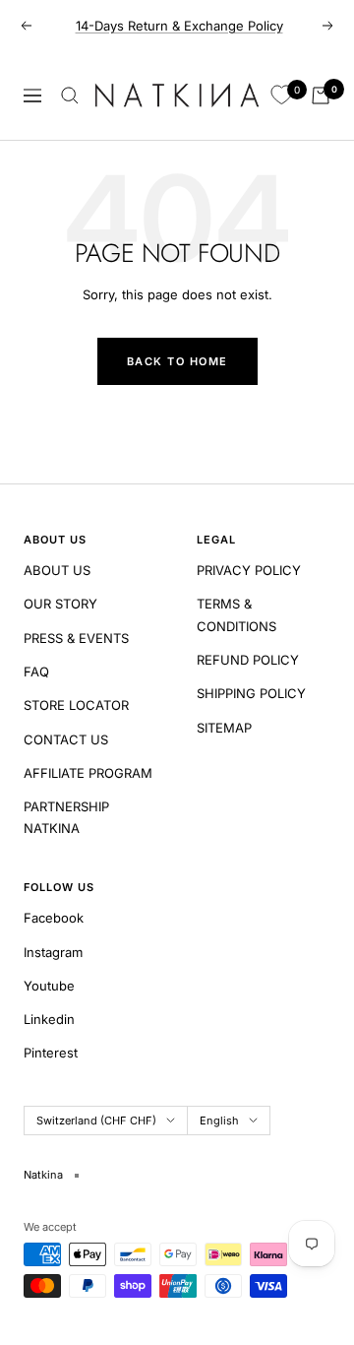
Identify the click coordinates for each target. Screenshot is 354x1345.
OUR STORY (60, 603)
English (219, 1120)
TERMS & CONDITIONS (236, 614)
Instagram (53, 952)
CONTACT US (66, 739)
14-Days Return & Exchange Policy (179, 25)
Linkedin (49, 1019)
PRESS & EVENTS (76, 638)
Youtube (49, 985)
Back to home (177, 361)
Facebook (54, 918)
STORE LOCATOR (76, 705)
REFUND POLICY (248, 660)
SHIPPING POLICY (251, 693)
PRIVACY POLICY (249, 570)
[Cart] (320, 95)
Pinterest (51, 1052)
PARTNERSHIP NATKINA (66, 817)
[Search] (70, 95)
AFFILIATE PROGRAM (88, 773)
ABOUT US (57, 570)
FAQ (36, 671)
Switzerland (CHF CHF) (96, 1120)
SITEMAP (224, 728)
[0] (281, 95)
